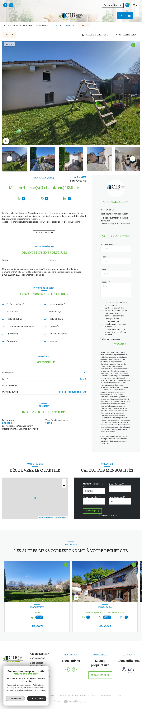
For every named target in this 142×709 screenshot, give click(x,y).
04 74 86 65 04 (107, 209)
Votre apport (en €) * (92, 497)
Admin (94, 695)
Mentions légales (80, 695)
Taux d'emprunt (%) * (118, 497)
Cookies (118, 695)
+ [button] (64, 481)
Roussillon (72, 25)
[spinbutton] (120, 501)
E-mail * (104, 269)
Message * (105, 282)
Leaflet (41, 517)
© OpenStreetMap (61, 517)
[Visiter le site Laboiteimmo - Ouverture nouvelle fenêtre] (75, 701)
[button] (132, 159)
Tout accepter (36, 698)
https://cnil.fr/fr (124, 399)
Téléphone (105, 257)
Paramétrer (15, 698)
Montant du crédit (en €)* (93, 485)
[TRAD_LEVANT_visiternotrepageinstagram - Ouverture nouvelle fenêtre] (11, 5)
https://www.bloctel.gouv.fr (118, 422)
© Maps (49, 517)
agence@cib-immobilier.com (114, 213)
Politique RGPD (106, 695)
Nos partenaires (65, 695)
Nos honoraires (49, 695)
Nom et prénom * (108, 244)
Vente (60, 25)
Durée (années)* (116, 484)
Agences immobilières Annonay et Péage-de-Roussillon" (28, 25)
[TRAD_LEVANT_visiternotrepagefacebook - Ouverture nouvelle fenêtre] (5, 5)
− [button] (64, 485)
